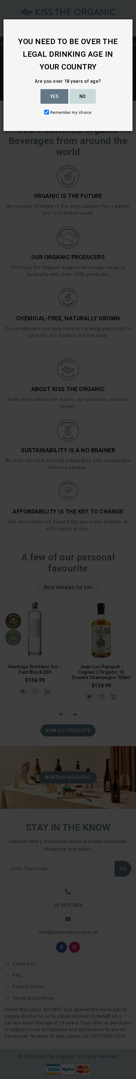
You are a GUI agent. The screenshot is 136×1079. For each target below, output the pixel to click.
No (82, 96)
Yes (54, 96)
